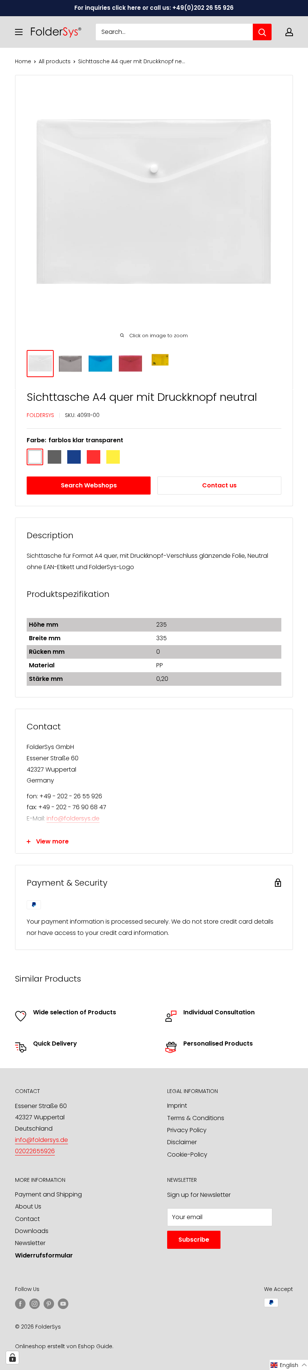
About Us (28, 1206)
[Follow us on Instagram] (34, 1303)
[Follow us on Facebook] (20, 1303)
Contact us (219, 485)
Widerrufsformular (44, 1255)
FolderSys (40, 415)
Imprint (177, 1105)
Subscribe (193, 1239)
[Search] (262, 32)
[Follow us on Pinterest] (49, 1303)
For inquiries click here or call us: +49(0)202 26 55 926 (154, 8)
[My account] (289, 32)
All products (55, 61)
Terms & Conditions (195, 1118)
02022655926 (35, 1151)
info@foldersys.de (73, 818)
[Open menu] (19, 32)
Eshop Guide (95, 1346)
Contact (27, 1219)
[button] (289, 1365)
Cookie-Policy (187, 1154)
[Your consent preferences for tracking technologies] (12, 1357)
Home (23, 61)
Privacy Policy (187, 1130)
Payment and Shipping (48, 1194)
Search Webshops (89, 485)
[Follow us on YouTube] (63, 1303)
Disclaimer (182, 1142)
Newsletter (30, 1243)
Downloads (31, 1231)
